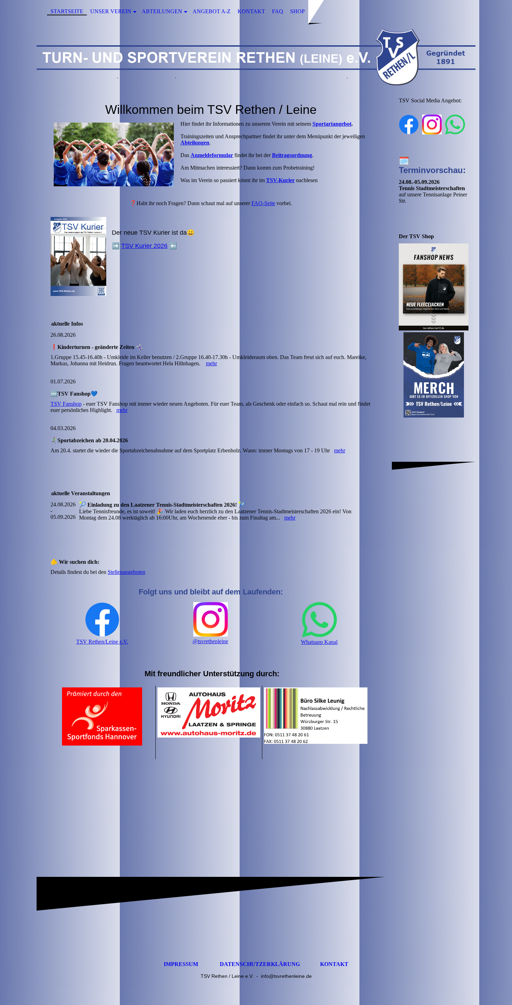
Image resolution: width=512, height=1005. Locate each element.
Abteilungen (162, 11)
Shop (297, 11)
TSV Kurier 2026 (144, 245)
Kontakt (251, 11)
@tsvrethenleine (210, 641)
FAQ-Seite (263, 203)
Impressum (181, 964)
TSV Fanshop (66, 404)
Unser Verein (110, 11)
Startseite (67, 11)
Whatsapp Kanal (319, 642)
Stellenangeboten (126, 572)
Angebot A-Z (212, 11)
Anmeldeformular (212, 155)
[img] (256, 57)
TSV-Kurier (280, 180)
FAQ (277, 11)
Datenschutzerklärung (260, 964)
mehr (211, 363)
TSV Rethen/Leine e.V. (102, 642)
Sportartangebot (331, 124)
